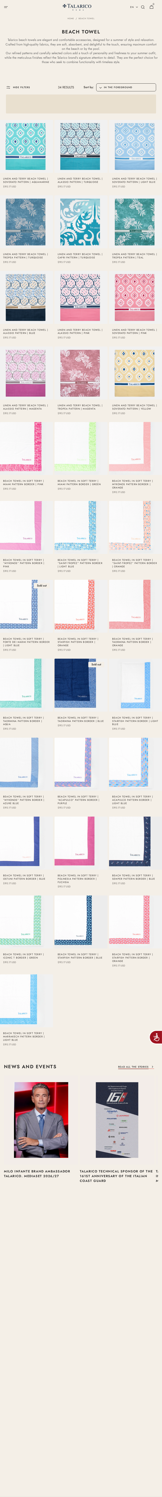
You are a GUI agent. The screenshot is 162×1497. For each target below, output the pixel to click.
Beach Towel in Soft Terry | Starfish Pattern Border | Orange (78, 642)
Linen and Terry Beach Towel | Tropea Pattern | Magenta (80, 407)
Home (71, 19)
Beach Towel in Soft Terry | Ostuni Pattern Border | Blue (24, 877)
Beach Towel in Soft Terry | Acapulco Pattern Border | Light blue (132, 800)
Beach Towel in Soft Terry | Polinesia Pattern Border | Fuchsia (78, 879)
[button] (6, 7)
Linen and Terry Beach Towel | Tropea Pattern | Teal (134, 256)
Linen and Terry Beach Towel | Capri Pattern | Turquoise (80, 256)
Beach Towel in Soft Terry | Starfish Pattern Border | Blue (80, 956)
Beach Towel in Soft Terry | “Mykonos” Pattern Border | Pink (23, 563)
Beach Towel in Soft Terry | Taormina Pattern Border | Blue (81, 719)
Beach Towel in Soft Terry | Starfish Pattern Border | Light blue (135, 721)
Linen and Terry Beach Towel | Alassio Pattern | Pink (80, 331)
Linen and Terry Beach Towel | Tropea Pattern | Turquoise (25, 256)
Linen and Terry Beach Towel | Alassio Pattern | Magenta (25, 407)
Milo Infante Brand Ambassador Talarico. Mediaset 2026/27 (37, 1173)
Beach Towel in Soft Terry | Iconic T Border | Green (23, 956)
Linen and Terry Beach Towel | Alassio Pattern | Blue (25, 331)
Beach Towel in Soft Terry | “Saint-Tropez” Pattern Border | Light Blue (80, 563)
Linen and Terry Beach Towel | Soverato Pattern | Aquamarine (26, 180)
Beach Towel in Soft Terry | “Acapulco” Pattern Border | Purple (78, 800)
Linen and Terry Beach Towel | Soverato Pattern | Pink (134, 331)
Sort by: (89, 87)
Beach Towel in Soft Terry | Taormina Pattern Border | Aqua (23, 721)
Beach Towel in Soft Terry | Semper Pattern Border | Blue (133, 877)
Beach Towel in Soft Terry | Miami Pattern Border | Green (79, 482)
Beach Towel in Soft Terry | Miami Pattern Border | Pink (23, 482)
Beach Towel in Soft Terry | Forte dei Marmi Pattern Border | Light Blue (26, 642)
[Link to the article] (41, 1138)
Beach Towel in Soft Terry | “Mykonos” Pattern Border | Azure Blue (23, 800)
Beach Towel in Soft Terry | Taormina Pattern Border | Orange (132, 642)
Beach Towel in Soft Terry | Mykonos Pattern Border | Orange (132, 484)
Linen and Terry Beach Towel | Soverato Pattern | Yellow (134, 407)
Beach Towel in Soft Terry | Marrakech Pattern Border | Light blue (24, 1037)
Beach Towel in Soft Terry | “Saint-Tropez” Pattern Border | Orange (134, 563)
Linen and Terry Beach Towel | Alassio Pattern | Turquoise (80, 180)
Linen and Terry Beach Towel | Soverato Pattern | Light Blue (134, 180)
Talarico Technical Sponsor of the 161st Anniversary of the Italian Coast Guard (116, 1176)
